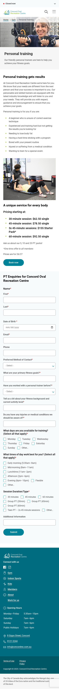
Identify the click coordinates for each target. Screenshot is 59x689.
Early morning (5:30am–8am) (22, 463)
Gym (14, 20)
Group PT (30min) (16, 501)
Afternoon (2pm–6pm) (19, 476)
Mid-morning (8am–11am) (21, 467)
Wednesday (42, 439)
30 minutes (13, 497)
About (11, 594)
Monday (12, 439)
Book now (13, 262)
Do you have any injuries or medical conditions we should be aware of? (27, 416)
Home (6, 20)
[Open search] (46, 12)
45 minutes (30, 497)
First (5, 294)
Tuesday (26, 439)
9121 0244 (12, 641)
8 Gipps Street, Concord (18, 635)
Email (6, 334)
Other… (25, 448)
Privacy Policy (22, 662)
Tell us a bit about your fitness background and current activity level (26, 400)
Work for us (13, 600)
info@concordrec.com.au (19, 646)
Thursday (12, 443)
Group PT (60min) (16, 505)
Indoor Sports (14, 578)
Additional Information (14, 516)
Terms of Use (8, 661)
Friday (26, 443)
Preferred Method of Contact (17, 359)
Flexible (39, 480)
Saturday (40, 443)
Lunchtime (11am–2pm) (20, 471)
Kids (10, 584)
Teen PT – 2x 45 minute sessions (24, 510)
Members (12, 589)
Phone (6, 347)
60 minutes (48, 497)
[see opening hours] (55, 3)
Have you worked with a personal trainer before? (27, 385)
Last (5, 306)
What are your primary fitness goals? (21, 373)
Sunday (11, 448)
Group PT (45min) (40, 501)
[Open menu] (54, 12)
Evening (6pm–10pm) (18, 480)
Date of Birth (9, 321)
